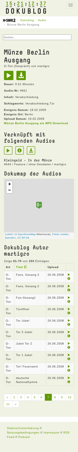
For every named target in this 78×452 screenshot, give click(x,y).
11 (8, 404)
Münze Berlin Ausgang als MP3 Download (36, 123)
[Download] (22, 76)
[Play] (9, 76)
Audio (42, 20)
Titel (19, 267)
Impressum (51, 432)
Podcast (24, 437)
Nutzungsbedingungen (23, 432)
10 (69, 397)
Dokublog (27, 20)
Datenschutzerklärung (23, 428)
